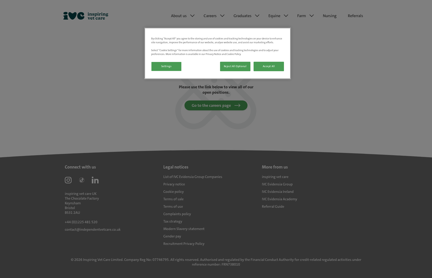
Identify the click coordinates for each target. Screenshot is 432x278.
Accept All (269, 66)
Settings (166, 66)
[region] (217, 53)
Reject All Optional (235, 66)
